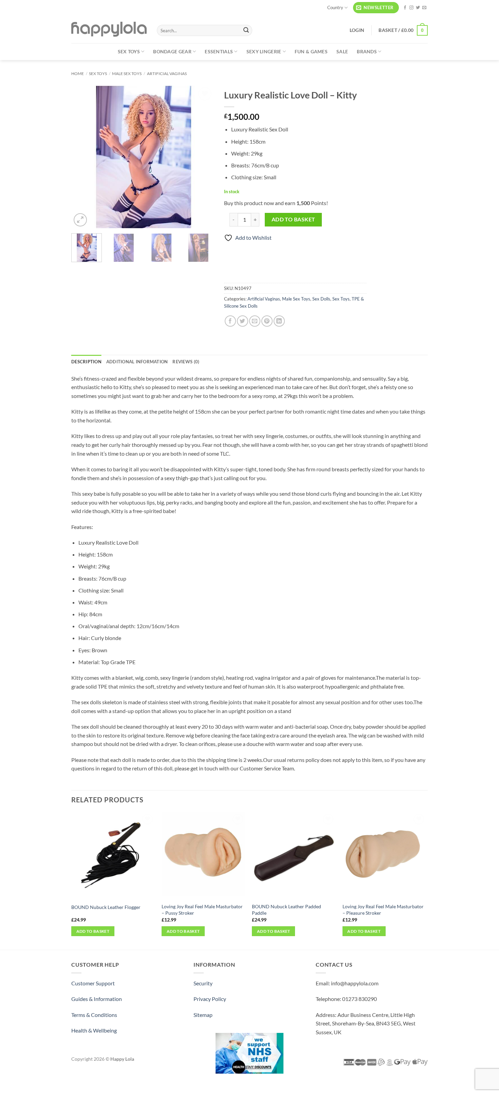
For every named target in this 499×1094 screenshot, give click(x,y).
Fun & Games (311, 51)
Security (202, 983)
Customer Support (93, 983)
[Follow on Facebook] (405, 7)
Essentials (219, 51)
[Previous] (83, 157)
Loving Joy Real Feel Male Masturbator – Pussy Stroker (202, 910)
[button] (376, 7)
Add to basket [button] (93, 931)
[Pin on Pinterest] (267, 321)
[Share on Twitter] (242, 321)
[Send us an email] (424, 7)
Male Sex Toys (127, 73)
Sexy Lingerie (263, 51)
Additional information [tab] (137, 361)
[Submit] (246, 30)
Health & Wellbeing (94, 1030)
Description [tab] (86, 361)
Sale (342, 51)
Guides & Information (96, 999)
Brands (367, 51)
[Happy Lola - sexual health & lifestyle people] (109, 29)
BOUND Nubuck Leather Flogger (106, 907)
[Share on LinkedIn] (279, 321)
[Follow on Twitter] (418, 7)
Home (77, 73)
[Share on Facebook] (230, 321)
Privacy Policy (209, 999)
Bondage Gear (172, 51)
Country (335, 7)
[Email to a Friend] (254, 321)
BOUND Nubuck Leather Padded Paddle (286, 910)
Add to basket (293, 219)
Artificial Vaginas (167, 73)
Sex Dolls (321, 299)
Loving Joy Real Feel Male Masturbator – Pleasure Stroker (383, 910)
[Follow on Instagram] (411, 7)
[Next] (202, 157)
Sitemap (202, 1014)
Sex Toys (129, 51)
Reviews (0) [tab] (185, 361)
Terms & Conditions (94, 1014)
